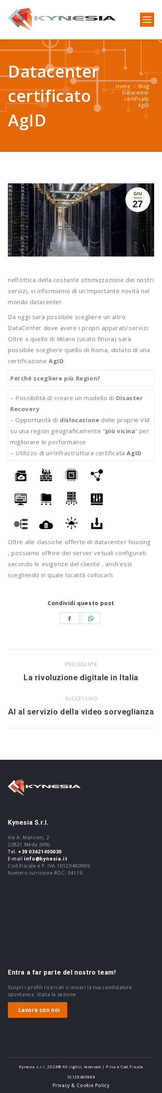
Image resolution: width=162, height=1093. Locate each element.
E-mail (37, 858)
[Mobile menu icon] (147, 20)
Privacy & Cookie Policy (81, 1085)
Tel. (35, 851)
